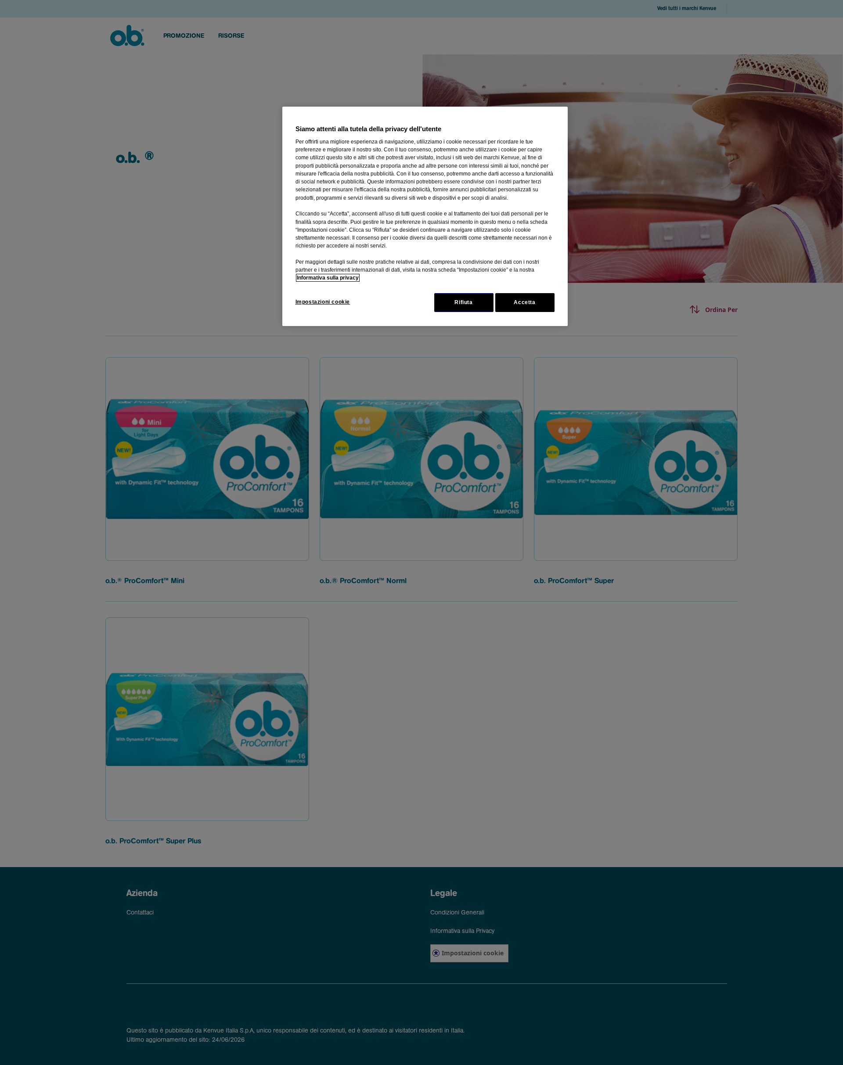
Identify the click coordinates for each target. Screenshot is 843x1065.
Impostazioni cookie (322, 302)
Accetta (524, 302)
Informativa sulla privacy (328, 278)
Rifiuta (463, 302)
